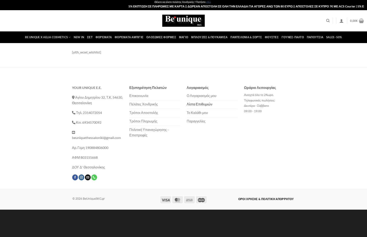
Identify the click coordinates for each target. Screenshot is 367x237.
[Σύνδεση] (341, 20)
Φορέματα (104, 37)
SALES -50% (334, 37)
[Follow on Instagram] (81, 177)
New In (79, 37)
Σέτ (90, 37)
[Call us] (94, 177)
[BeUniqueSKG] (183, 21)
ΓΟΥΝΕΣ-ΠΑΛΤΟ (293, 37)
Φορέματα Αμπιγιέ (129, 37)
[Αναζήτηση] (328, 21)
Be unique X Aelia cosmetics (46, 37)
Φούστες (272, 37)
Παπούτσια (315, 37)
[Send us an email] (88, 177)
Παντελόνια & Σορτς (246, 37)
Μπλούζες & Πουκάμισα (209, 37)
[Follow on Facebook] (75, 177)
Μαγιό (183, 37)
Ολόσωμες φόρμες (161, 37)
